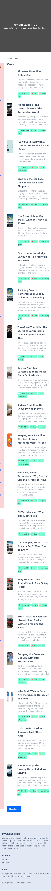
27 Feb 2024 (23, 680)
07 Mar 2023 (23, 279)
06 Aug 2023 (24, 167)
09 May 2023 (24, 717)
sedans (41, 427)
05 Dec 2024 (23, 646)
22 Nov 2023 (23, 501)
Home (9, 58)
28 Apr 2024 (23, 130)
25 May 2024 (24, 605)
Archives (6, 862)
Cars (34, 93)
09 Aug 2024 (23, 393)
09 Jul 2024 (23, 427)
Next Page (14, 809)
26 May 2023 (24, 754)
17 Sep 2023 (24, 241)
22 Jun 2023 (24, 534)
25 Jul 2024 (23, 791)
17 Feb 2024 (23, 356)
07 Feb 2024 (23, 461)
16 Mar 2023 (24, 93)
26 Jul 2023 (24, 568)
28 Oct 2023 (23, 204)
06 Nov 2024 (24, 316)
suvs (42, 534)
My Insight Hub (25, 25)
